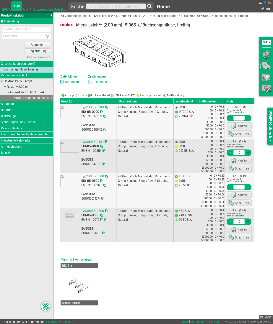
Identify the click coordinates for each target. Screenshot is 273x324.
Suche (77, 6)
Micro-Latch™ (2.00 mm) (178, 16)
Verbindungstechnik (78, 16)
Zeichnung (100, 82)
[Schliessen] (8, 92)
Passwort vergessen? (38, 57)
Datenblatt (72, 82)
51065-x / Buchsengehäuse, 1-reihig (224, 16)
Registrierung (38, 51)
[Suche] (149, 6)
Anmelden (37, 44)
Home (163, 6)
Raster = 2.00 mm (144, 16)
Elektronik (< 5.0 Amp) (111, 16)
